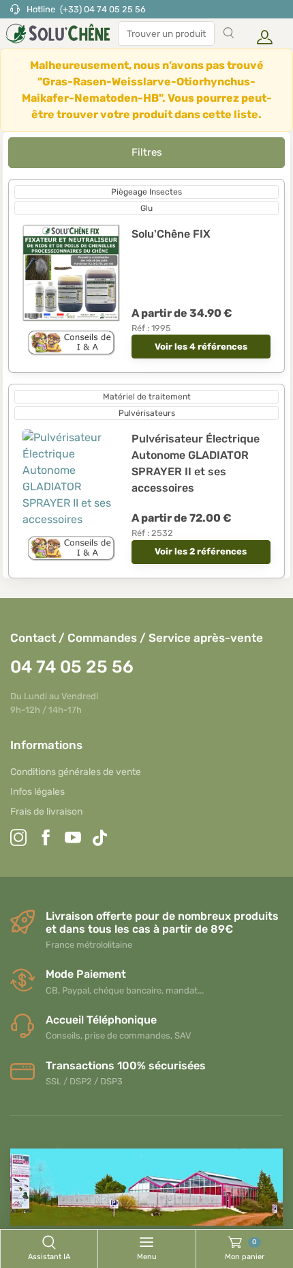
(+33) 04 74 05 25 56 (103, 9)
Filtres (147, 152)
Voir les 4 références (201, 346)
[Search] (228, 33)
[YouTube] (73, 839)
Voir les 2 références (201, 551)
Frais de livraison (46, 811)
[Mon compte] (261, 33)
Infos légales (37, 792)
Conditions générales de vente (75, 772)
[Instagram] (18, 839)
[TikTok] (100, 839)
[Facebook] (45, 839)
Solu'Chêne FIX (171, 233)
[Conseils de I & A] (71, 343)
